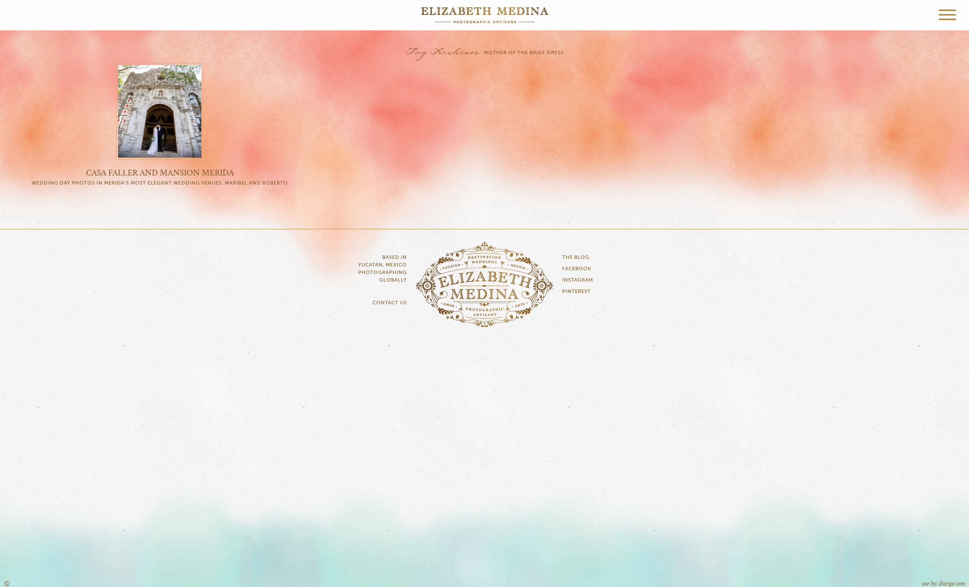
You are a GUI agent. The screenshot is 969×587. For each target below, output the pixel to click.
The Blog (575, 257)
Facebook (576, 268)
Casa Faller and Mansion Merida (160, 173)
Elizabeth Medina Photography (484, 15)
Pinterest (576, 291)
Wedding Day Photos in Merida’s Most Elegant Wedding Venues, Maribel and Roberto (160, 183)
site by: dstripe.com (943, 584)
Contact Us (389, 303)
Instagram (577, 280)
